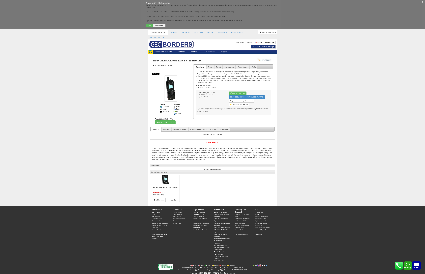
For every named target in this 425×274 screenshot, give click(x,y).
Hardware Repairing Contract (222, 247)
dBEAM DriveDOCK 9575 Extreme (165, 188)
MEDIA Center (156, 216)
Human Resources (157, 219)
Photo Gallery (243, 67)
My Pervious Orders (260, 219)
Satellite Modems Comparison (201, 223)
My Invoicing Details (260, 221)
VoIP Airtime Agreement (220, 245)
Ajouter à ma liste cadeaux (240, 105)
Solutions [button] (181, 52)
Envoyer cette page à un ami (163, 66)
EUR (259, 42)
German (224, 265)
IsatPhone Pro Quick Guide (242, 221)
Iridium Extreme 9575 (199, 214)
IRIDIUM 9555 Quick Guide (242, 219)
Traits (210, 67)
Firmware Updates (240, 230)
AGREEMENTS (219, 210)
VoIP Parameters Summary (242, 225)
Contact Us (258, 232)
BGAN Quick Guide (240, 223)
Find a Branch (176, 221)
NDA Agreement (218, 254)
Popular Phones (199, 210)
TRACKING (174, 33)
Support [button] (224, 52)
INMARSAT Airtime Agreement (222, 227)
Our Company (156, 212)
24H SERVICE (177, 223)
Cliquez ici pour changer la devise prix (241, 101)
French (202, 265)
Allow (149, 25)
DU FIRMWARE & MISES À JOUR (203, 129)
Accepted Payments (260, 230)
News (153, 214)
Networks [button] (195, 52)
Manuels (166, 129)
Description (200, 67)
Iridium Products (197, 232)
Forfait (218, 67)
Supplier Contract (218, 249)
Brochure (156, 129)
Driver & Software (179, 129)
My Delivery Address (261, 223)
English (195, 265)
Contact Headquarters (179, 219)
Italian (209, 265)
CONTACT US (177, 210)
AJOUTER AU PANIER (166, 122)
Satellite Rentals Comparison (201, 230)
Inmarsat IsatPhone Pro (199, 212)
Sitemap (154, 238)
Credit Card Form (219, 261)
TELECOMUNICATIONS (158, 33)
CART (257, 210)
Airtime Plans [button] (209, 52)
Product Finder (259, 212)
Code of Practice (156, 221)
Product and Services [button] (163, 52)
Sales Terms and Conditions (262, 227)
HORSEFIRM (222, 33)
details (173, 200)
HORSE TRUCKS (237, 33)
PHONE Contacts (177, 212)
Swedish (232, 265)
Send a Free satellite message (263, 47)
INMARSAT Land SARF (241, 232)
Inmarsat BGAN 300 (198, 216)
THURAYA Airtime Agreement (222, 238)
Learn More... (159, 25)
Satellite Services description (160, 223)
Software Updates (239, 227)
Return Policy (259, 234)
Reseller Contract (219, 252)
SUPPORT (224, 129)
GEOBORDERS (157, 210)
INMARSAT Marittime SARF (242, 234)
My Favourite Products (261, 216)
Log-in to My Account (268, 32)
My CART (258, 214)
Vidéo (254, 67)
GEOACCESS (198, 33)
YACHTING (186, 33)
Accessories (229, 67)
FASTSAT (210, 33)
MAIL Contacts (177, 216)
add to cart (159, 200)
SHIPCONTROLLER (157, 37)
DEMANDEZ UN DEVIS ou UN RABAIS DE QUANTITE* (247, 97)
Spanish (216, 265)
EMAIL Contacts (177, 214)
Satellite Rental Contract (220, 212)
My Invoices (258, 225)
